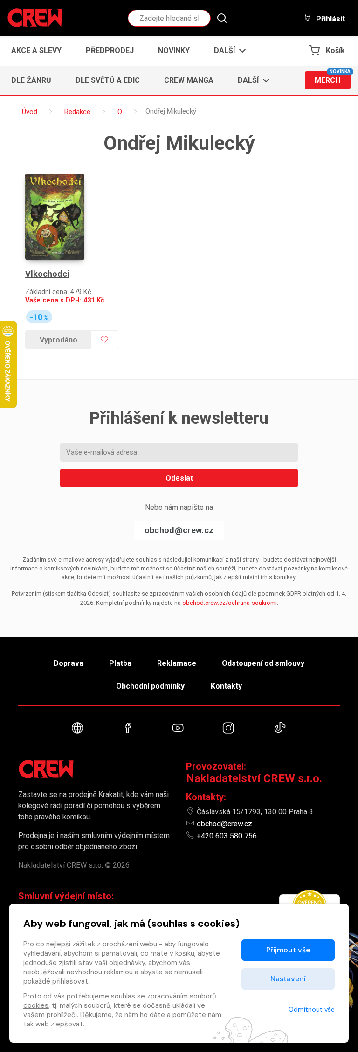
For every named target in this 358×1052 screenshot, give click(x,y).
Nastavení (288, 979)
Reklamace (176, 663)
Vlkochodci (47, 274)
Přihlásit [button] (329, 18)
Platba (120, 663)
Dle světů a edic (108, 80)
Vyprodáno (58, 339)
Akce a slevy (36, 50)
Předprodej (110, 50)
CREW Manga (188, 80)
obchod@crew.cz (179, 530)
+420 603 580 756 (227, 835)
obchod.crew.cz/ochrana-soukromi (229, 602)
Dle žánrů (31, 80)
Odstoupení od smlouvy (263, 663)
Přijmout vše (288, 950)
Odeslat (179, 478)
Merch (333, 78)
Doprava (68, 663)
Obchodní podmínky (150, 686)
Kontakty (226, 686)
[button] (227, 51)
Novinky (174, 50)
